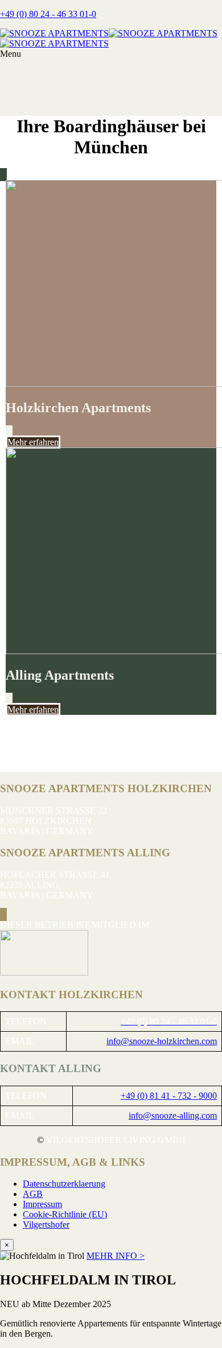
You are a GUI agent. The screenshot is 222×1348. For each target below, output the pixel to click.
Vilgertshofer (46, 1224)
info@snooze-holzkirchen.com (161, 1041)
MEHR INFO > (116, 1256)
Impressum (42, 1204)
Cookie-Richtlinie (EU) (65, 1214)
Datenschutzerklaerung (64, 1183)
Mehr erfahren (33, 442)
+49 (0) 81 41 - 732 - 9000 (169, 1095)
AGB (33, 1194)
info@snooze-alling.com (173, 1115)
